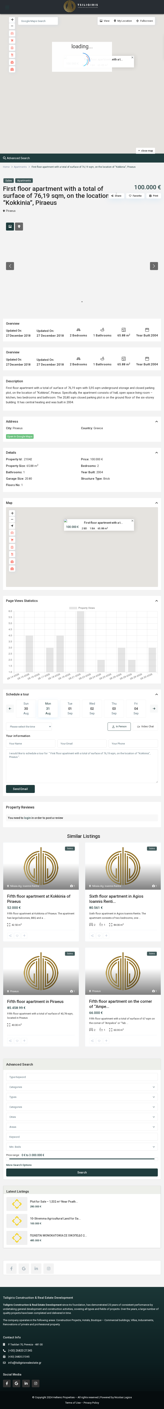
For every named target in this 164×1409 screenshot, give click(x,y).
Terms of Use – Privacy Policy (82, 1402)
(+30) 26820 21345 (20, 1350)
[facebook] (11, 1268)
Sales (8, 180)
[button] (90, 85)
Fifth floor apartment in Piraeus (35, 1001)
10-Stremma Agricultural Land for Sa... (55, 1218)
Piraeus (11, 210)
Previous (10, 709)
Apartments (20, 167)
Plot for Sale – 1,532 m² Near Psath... (54, 1201)
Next (154, 709)
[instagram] (48, 1268)
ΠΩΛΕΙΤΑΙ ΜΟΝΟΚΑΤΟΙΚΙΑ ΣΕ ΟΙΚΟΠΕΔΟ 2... (58, 1235)
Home (6, 167)
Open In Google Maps (19, 436)
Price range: (13, 1155)
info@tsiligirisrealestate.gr (24, 1362)
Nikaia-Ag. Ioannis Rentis (24, 885)
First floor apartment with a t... (103, 522)
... (44, 917)
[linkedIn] (36, 1268)
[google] (24, 1268)
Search (82, 1172)
